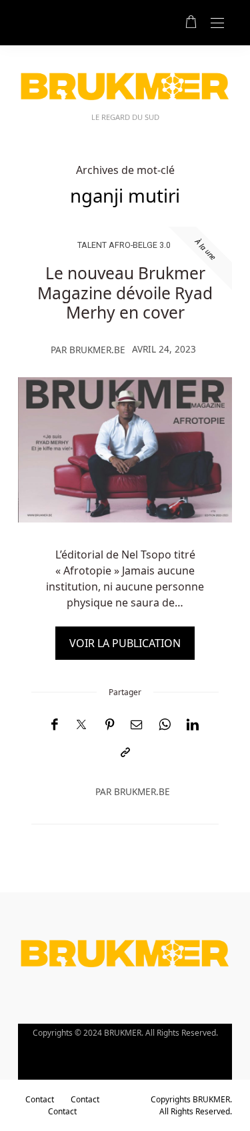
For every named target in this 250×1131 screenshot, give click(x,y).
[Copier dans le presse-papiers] (125, 753)
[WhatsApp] (164, 725)
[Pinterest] (110, 725)
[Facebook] (54, 725)
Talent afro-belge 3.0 (124, 245)
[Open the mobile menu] (217, 24)
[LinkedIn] (192, 725)
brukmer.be (97, 349)
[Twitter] (81, 725)
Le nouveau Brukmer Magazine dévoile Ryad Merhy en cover (125, 292)
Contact (39, 1099)
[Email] (136, 725)
